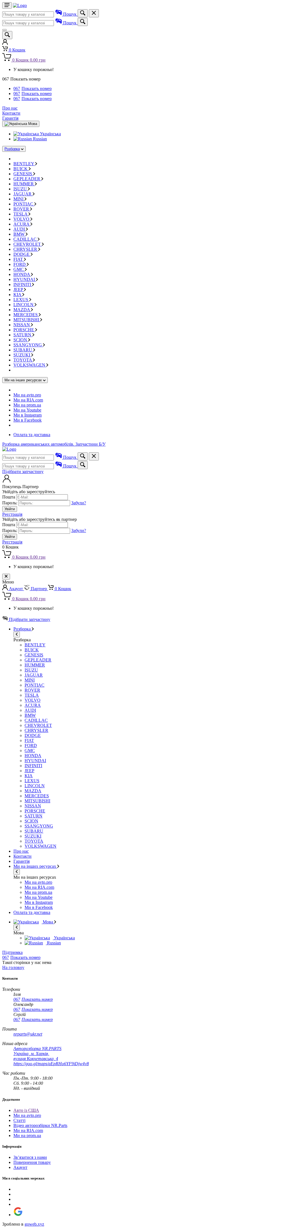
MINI (19, 199)
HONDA (22, 274)
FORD (20, 264)
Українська (50, 133)
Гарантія (10, 118)
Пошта (8, 497)
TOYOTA (23, 360)
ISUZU (20, 188)
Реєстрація (12, 514)
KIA (17, 294)
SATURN (22, 334)
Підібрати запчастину (23, 471)
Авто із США (26, 1110)
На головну (13, 967)
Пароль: (9, 502)
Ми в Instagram (27, 415)
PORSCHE (24, 329)
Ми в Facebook (27, 420)
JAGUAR (23, 194)
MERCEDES (26, 314)
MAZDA (22, 309)
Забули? (78, 502)
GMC (19, 269)
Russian (39, 138)
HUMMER (24, 183)
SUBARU (23, 350)
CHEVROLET (27, 244)
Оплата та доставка (31, 434)
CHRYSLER (25, 249)
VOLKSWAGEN (29, 365)
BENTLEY (24, 163)
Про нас (10, 108)
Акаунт (20, 1167)
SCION (20, 339)
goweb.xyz (34, 1224)
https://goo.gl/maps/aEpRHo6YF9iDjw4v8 (51, 1063)
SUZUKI (22, 355)
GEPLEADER (27, 178)
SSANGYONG (28, 344)
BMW (19, 234)
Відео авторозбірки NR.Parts (40, 1125)
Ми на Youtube (27, 410)
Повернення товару (32, 1162)
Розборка (12, 149)
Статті (19, 1120)
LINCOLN (24, 304)
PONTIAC (23, 204)
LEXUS (21, 299)
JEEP (18, 289)
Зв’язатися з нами (30, 1157)
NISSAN (22, 324)
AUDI (19, 229)
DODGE (22, 254)
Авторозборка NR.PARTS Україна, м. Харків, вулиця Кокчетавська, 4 (37, 1053)
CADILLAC (25, 239)
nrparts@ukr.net (27, 1034)
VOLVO (21, 219)
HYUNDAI (24, 279)
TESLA (20, 214)
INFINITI (22, 284)
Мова (48, 922)
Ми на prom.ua (27, 405)
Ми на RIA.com (28, 400)
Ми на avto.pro (27, 395)
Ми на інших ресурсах (35, 866)
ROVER (21, 209)
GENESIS (23, 173)
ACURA (21, 224)
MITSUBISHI (26, 319)
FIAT (18, 259)
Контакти (11, 113)
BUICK (21, 168)
